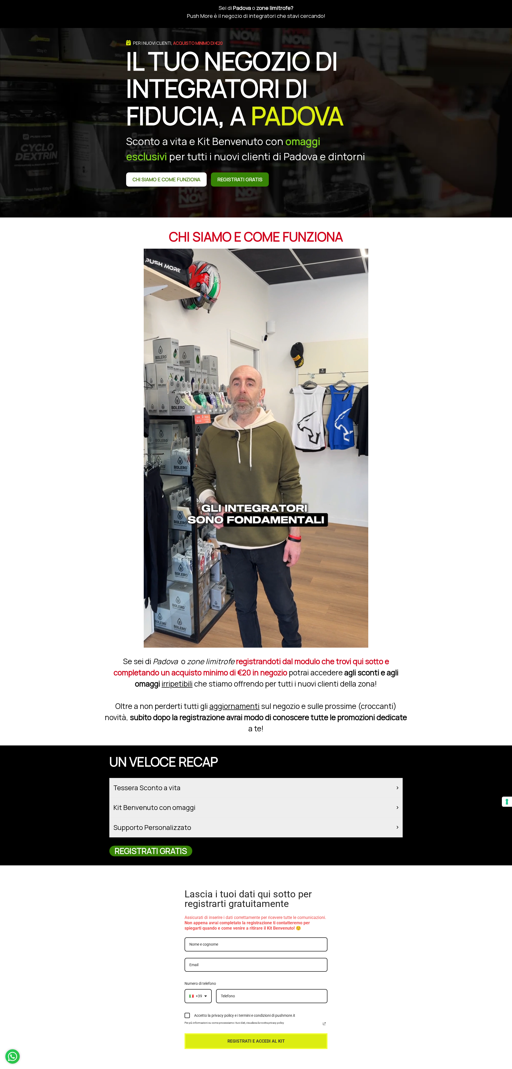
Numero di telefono (200, 983)
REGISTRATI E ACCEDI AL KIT (256, 1041)
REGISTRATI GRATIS (239, 179)
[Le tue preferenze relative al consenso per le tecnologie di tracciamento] (507, 802)
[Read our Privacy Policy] (324, 1023)
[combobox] (198, 996)
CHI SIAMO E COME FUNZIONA (166, 179)
